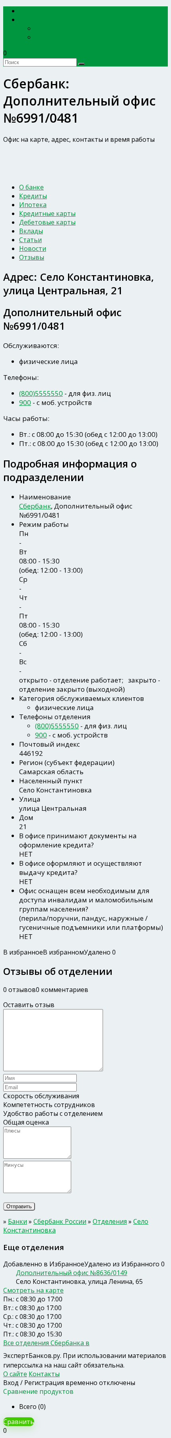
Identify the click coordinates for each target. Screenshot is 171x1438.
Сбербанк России (62, 28)
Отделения (110, 1221)
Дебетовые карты (47, 222)
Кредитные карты (47, 213)
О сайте (15, 1374)
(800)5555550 (41, 393)
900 (25, 402)
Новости (32, 248)
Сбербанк (35, 506)
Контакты (44, 1374)
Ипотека (33, 204)
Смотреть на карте (33, 1290)
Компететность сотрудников (49, 1104)
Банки (33, 19)
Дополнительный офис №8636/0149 (71, 1272)
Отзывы (31, 257)
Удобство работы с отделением (53, 1113)
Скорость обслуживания (41, 1096)
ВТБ (41, 37)
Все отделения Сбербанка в (46, 1342)
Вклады (31, 231)
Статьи (30, 239)
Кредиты (33, 196)
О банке (31, 187)
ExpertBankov (46, 11)
